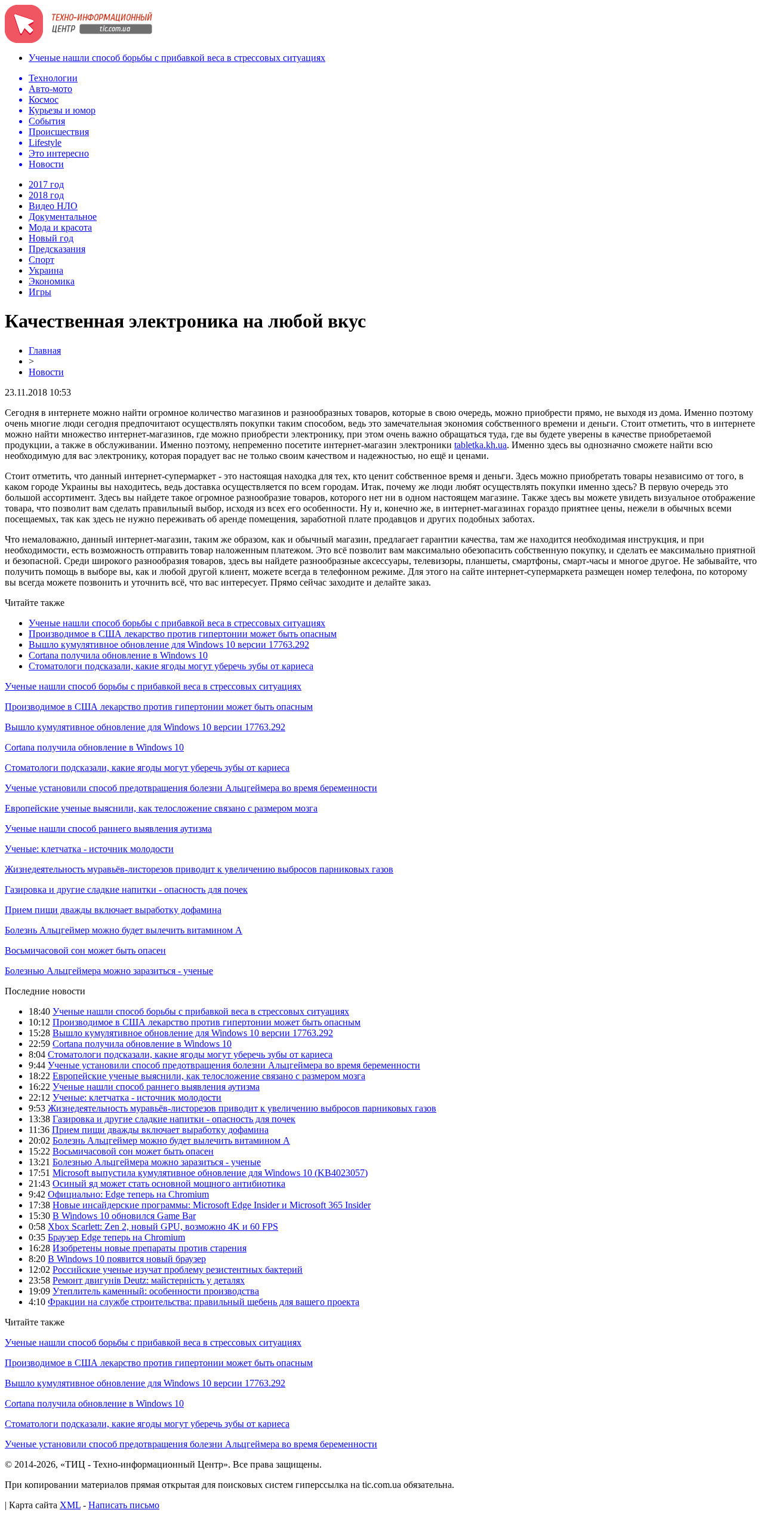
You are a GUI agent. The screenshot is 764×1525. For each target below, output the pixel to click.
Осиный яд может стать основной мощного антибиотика (169, 1183)
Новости (46, 372)
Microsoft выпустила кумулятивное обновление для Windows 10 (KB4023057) (210, 1173)
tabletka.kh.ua (480, 445)
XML (70, 1505)
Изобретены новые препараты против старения (150, 1248)
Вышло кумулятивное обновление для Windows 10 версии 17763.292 (169, 644)
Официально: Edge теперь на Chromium (128, 1194)
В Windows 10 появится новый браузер (127, 1259)
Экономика (52, 281)
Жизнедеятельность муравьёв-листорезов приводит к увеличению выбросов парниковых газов (199, 869)
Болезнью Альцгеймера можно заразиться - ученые (109, 971)
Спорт (41, 260)
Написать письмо (123, 1505)
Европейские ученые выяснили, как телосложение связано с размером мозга (161, 808)
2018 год (46, 195)
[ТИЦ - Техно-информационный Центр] (78, 40)
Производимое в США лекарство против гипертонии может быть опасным (183, 634)
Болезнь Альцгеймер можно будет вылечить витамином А (123, 930)
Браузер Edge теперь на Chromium (116, 1237)
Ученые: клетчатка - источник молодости (89, 849)
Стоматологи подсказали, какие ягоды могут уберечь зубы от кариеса (171, 666)
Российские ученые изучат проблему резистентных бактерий (178, 1269)
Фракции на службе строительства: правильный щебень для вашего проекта (203, 1302)
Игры (40, 292)
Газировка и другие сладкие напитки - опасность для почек (126, 889)
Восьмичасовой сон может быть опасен (85, 950)
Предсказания (57, 249)
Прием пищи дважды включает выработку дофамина (113, 910)
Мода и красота (60, 227)
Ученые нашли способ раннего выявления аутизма (108, 828)
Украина (46, 270)
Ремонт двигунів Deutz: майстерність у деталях (149, 1280)
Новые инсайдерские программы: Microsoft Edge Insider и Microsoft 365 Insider (212, 1205)
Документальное (63, 217)
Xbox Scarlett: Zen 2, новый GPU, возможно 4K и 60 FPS (163, 1226)
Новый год (51, 238)
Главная (45, 350)
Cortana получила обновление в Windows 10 (118, 655)
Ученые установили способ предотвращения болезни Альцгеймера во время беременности (191, 788)
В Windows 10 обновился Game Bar (124, 1216)
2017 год (46, 184)
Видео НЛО (53, 206)
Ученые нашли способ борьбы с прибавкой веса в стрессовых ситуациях (177, 58)
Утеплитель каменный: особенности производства (156, 1291)
